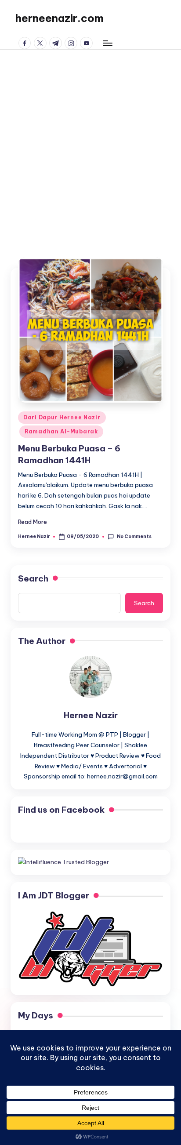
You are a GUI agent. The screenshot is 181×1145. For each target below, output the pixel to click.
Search (33, 578)
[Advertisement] (90, 144)
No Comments (134, 536)
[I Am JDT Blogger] (90, 948)
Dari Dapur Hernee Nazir (62, 417)
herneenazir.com (59, 18)
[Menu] (107, 42)
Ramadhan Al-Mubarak (61, 431)
